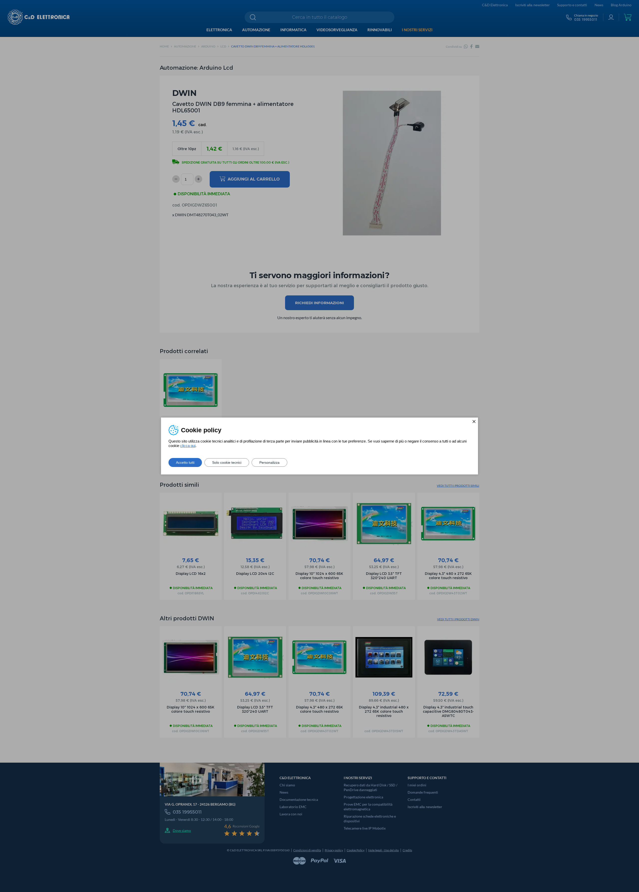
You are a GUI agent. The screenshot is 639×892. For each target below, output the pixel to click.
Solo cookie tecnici (226, 462)
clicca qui (187, 446)
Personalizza (269, 462)
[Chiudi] (474, 421)
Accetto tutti (185, 462)
